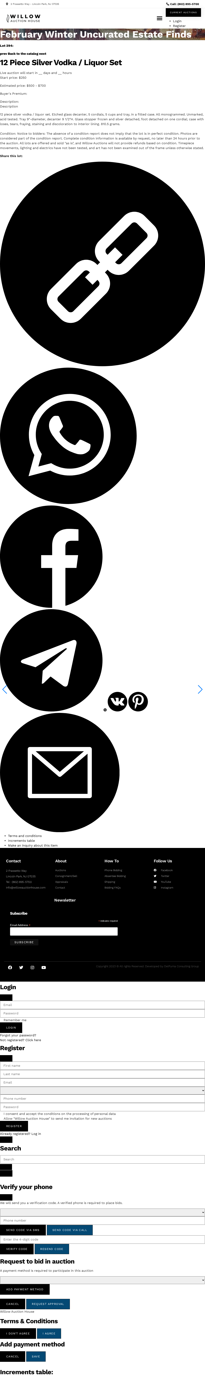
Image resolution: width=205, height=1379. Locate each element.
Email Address (20, 925)
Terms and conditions (25, 836)
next (42, 54)
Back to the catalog (23, 54)
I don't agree (18, 1333)
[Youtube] (44, 968)
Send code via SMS (23, 1230)
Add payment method (24, 1289)
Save (36, 1356)
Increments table (21, 841)
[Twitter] (21, 968)
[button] (159, 18)
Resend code (51, 1249)
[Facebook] (10, 968)
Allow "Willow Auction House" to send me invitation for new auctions (58, 1118)
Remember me (15, 1020)
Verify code (16, 1249)
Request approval (48, 1303)
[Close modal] (6, 997)
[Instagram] (32, 968)
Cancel (12, 1303)
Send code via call (69, 1230)
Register (14, 1126)
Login (11, 1027)
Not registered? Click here (20, 1040)
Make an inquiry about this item (33, 845)
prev (3, 54)
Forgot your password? (18, 1035)
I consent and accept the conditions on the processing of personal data (60, 1113)
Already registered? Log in (20, 1134)
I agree (49, 1333)
